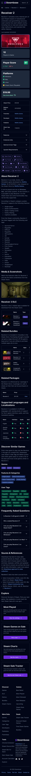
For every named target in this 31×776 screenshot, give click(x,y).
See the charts (14, 657)
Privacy (4, 772)
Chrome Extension (8, 743)
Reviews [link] (18, 156)
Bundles (4, 700)
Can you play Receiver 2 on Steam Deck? (12, 527)
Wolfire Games (19, 113)
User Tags (5, 724)
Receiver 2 (15, 7)
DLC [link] (14, 163)
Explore (4, 762)
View (26, 396)
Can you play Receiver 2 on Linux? (12, 545)
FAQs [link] (27, 170)
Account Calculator (8, 758)
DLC (3, 694)
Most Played (20, 694)
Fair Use (14, 772)
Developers (5, 728)
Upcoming (19, 704)
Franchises (5, 734)
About (20, 772)
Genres (4, 717)
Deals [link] (6, 163)
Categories (5, 721)
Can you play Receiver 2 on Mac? (14, 539)
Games (7, 7)
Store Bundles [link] (23, 163)
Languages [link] (7, 170)
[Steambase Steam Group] (19, 759)
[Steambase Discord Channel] (16, 759)
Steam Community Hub (15, 584)
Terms (9, 772)
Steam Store (19, 580)
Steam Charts (6, 704)
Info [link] (18, 167)
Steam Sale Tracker (22, 717)
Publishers (5, 731)
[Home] (2, 7)
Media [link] (25, 167)
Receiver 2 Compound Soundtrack (16, 323)
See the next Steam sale (14, 675)
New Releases (20, 700)
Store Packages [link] (8, 167)
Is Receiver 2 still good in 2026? (14, 516)
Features (6, 135)
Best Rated (19, 690)
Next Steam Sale (7, 755)
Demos (4, 697)
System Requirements (11, 150)
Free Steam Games (22, 726)
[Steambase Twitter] (22, 759)
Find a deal (14, 637)
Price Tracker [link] (8, 159)
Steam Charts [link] (8, 156)
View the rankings (14, 618)
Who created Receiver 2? (12, 521)
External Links (8, 140)
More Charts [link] (18, 170)
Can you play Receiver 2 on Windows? (12, 534)
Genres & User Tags (10, 145)
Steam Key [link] (19, 159)
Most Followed (21, 697)
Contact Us (26, 772)
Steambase (19, 744)
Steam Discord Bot (8, 746)
